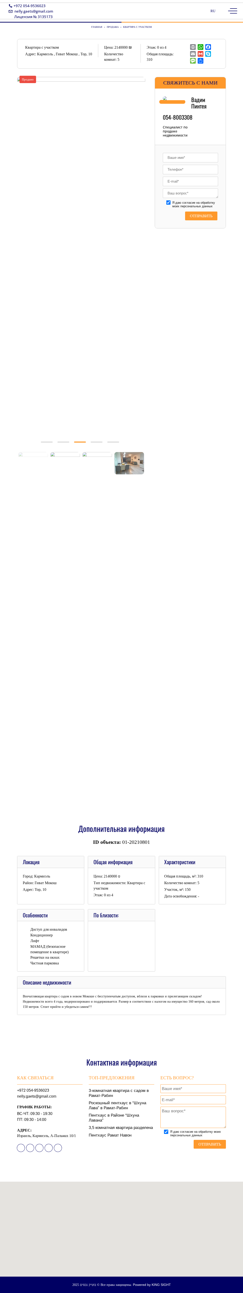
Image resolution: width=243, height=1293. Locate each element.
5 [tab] (114, 446)
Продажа (113, 27)
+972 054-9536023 (30, 5)
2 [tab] (64, 446)
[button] (121, 1232)
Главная (96, 27)
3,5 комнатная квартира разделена (121, 1127)
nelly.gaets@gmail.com (33, 11)
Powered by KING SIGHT (152, 1285)
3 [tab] (81, 446)
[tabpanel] (81, 125)
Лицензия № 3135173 (33, 16)
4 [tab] (98, 446)
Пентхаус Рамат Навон (110, 1135)
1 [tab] (48, 446)
